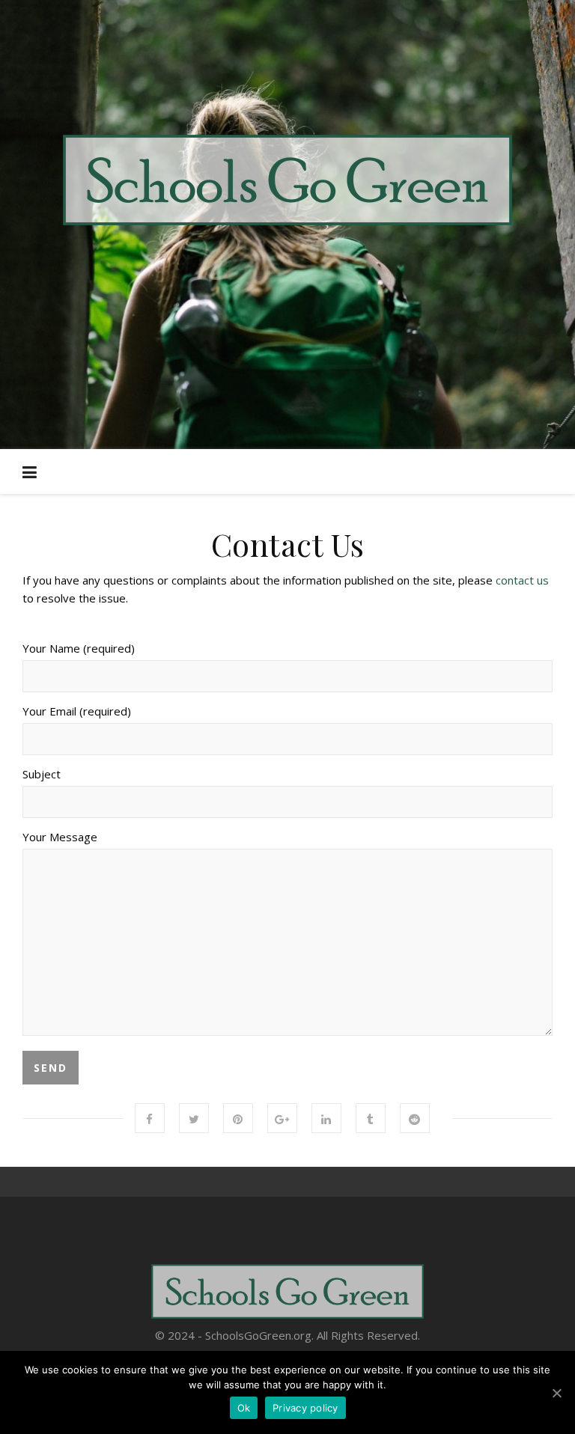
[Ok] (556, 1392)
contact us (522, 580)
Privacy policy (305, 1408)
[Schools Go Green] (287, 180)
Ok (244, 1408)
